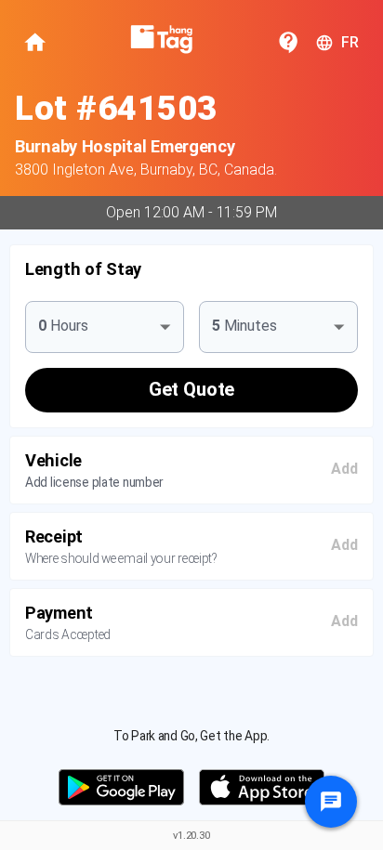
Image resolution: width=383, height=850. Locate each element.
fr (350, 42)
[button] (191, 269)
